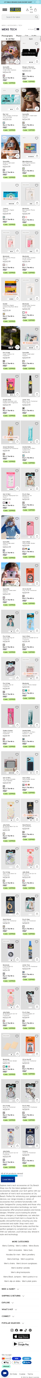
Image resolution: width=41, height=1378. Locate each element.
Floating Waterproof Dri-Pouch (10, 496)
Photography (7, 36)
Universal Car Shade (29, 68)
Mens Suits (28, 1250)
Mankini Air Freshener (29, 1107)
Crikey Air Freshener (29, 921)
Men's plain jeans (29, 1281)
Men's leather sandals (20, 1268)
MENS (4, 25)
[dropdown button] (27, 2)
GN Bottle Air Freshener (10, 448)
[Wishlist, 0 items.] (31, 9)
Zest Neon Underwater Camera (29, 116)
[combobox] (20, 17)
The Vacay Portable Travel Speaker (9, 779)
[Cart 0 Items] (35, 9)
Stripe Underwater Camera (9, 163)
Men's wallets (21, 1246)
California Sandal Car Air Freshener (30, 638)
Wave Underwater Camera (9, 543)
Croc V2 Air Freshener (29, 590)
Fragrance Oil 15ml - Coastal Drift (29, 449)
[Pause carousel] (38, 1)
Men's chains (9, 1263)
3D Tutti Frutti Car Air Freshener (29, 874)
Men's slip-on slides (12, 1281)
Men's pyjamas (27, 1259)
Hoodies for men (13, 1254)
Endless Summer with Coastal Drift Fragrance (10, 401)
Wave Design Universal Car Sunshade (10, 116)
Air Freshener (26, 826)
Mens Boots (34, 1246)
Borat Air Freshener (9, 1107)
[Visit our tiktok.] (25, 1330)
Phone (19, 36)
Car (26, 36)
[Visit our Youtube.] (21, 1330)
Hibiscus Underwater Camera (9, 591)
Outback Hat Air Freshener (8, 685)
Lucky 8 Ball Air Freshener (8, 967)
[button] (5, 10)
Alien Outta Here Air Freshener (9, 874)
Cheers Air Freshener (29, 1061)
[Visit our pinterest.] (30, 1330)
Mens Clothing (8, 1246)
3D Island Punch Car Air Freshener (10, 1153)
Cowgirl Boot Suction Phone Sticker (28, 258)
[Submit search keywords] (36, 16)
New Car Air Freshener (29, 966)
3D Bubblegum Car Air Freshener (10, 1014)
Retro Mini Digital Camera (8, 210)
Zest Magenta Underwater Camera (9, 69)
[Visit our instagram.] (11, 1330)
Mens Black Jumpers (12, 1277)
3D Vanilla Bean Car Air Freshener (10, 827)
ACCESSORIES (12, 25)
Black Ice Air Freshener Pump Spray (30, 401)
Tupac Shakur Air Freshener (8, 354)
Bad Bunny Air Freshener (27, 496)
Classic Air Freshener (9, 921)
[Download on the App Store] (21, 1336)
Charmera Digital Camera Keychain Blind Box (10, 306)
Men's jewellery (28, 1254)
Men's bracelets (15, 1250)
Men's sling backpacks (20, 1272)
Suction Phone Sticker (29, 684)
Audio (33, 36)
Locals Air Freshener (29, 1152)
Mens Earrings (13, 1259)
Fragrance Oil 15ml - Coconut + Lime (29, 732)
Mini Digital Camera (28, 163)
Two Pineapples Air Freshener (28, 1014)
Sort (31, 39)
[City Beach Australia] (15, 10)
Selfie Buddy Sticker (28, 543)
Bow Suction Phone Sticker (28, 210)
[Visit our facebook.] (16, 1330)
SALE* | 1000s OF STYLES (18, 2)
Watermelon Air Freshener (8, 732)
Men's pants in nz (30, 1277)
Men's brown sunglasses (27, 1263)
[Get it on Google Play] (21, 1344)
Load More (8, 1179)
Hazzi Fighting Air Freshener (8, 638)
